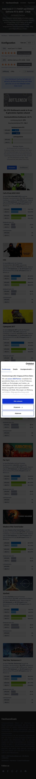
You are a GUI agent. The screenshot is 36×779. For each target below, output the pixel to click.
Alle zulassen (18, 401)
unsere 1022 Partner (14, 379)
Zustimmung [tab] (6, 369)
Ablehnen (18, 413)
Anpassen (17, 407)
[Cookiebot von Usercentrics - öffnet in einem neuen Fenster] (26, 364)
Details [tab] (15, 369)
